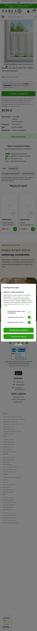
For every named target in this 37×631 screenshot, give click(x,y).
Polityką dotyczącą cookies (21, 297)
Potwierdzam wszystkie (18, 330)
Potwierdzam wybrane (18, 336)
